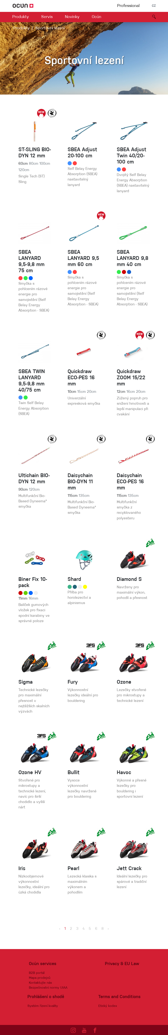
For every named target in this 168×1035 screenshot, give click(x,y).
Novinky (72, 17)
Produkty (20, 17)
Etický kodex (107, 1006)
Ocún (96, 17)
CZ (154, 6)
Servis (47, 17)
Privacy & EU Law (122, 964)
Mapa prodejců (39, 978)
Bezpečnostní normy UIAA (48, 987)
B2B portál (36, 973)
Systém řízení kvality (42, 1006)
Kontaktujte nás (40, 983)
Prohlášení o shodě (45, 997)
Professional (128, 6)
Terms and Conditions (119, 997)
